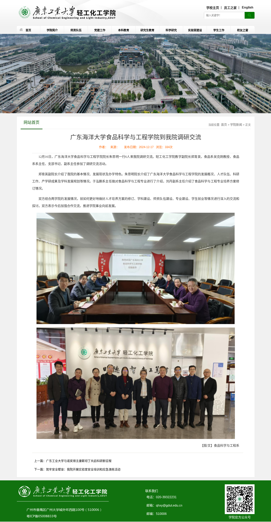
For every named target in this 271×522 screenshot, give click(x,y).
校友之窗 (242, 30)
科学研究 (171, 30)
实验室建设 (195, 30)
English (247, 7)
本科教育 (123, 30)
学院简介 (52, 30)
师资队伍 (76, 30)
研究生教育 (147, 30)
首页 (28, 30)
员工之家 (230, 8)
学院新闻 (236, 124)
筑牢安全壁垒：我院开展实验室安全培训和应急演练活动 (83, 469)
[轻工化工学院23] (66, 12)
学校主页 (212, 8)
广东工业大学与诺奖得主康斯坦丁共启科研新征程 (78, 461)
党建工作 (99, 30)
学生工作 (218, 30)
